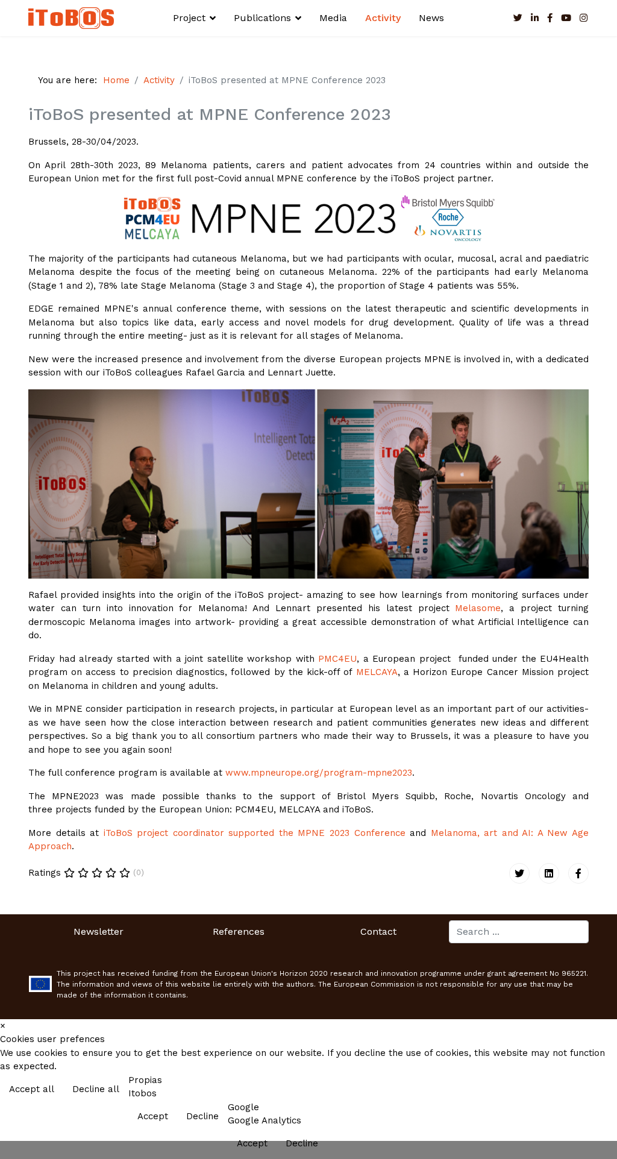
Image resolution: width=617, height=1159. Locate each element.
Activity (383, 18)
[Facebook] (578, 873)
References (239, 931)
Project (189, 18)
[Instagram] (583, 18)
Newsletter (99, 931)
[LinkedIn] (535, 18)
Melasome (478, 608)
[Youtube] (566, 18)
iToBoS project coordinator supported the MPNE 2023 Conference (255, 833)
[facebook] (550, 18)
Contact (378, 931)
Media (333, 18)
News (431, 18)
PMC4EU (337, 658)
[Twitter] (519, 873)
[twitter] (517, 18)
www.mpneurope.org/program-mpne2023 (318, 772)
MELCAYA (377, 672)
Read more (582, 1090)
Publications (262, 18)
